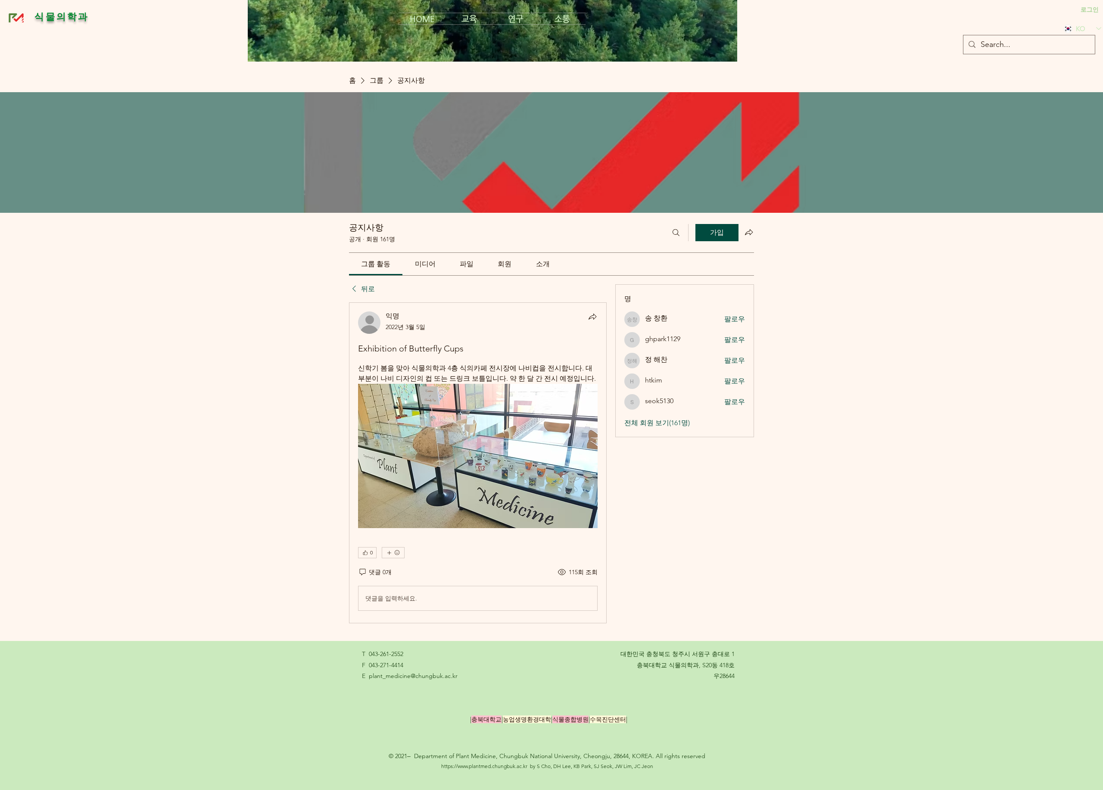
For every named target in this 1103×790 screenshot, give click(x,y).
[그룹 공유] (749, 232)
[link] (375, 264)
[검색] (676, 232)
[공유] (592, 316)
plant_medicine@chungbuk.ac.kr (413, 676)
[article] (478, 462)
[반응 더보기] (393, 552)
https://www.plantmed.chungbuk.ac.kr (484, 766)
